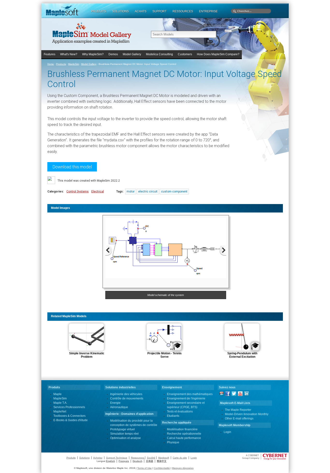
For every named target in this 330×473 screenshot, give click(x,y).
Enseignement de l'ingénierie (186, 398)
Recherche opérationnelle (184, 433)
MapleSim (73, 64)
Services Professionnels (69, 407)
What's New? (68, 54)
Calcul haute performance (184, 438)
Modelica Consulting (159, 54)
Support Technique (116, 457)
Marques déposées (183, 468)
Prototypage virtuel (122, 429)
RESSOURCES (182, 11)
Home (50, 64)
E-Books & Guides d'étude (70, 420)
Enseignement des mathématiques (190, 394)
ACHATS (140, 11)
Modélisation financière (182, 429)
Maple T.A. (60, 402)
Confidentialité (162, 468)
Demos (113, 54)
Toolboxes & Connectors (69, 416)
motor (131, 191)
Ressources (138, 457)
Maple (57, 394)
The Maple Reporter (238, 409)
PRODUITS (98, 11)
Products (61, 64)
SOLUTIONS (120, 11)
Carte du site (180, 457)
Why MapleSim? (93, 54)
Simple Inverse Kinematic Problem (86, 355)
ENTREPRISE (208, 11)
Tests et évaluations (180, 411)
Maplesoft (163, 457)
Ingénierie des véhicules (126, 394)
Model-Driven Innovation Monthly (246, 414)
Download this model (72, 166)
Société (151, 457)
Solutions (84, 457)
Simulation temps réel (124, 433)
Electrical (97, 191)
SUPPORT (159, 11)
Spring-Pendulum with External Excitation (242, 355)
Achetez (97, 457)
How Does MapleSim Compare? (218, 54)
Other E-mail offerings (239, 418)
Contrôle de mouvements (126, 398)
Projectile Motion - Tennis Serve (164, 355)
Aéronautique (119, 407)
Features (49, 54)
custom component (174, 191)
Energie (115, 402)
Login (227, 432)
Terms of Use (144, 468)
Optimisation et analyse (125, 438)
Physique (173, 442)
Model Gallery (132, 54)
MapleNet (59, 411)
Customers (185, 54)
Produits (71, 457)
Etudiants (173, 416)
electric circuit (148, 191)
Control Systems (77, 191)
